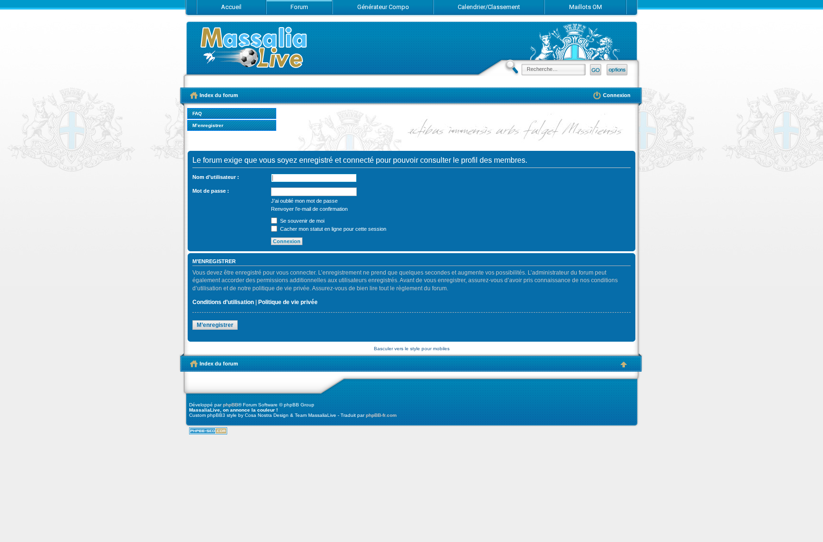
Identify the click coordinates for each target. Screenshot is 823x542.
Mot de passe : (210, 191)
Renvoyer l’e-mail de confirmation (309, 209)
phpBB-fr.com (381, 415)
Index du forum (254, 51)
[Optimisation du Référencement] (208, 432)
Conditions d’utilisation (223, 302)
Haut (623, 364)
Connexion (617, 95)
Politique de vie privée (288, 302)
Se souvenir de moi (301, 221)
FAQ (197, 113)
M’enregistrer (207, 125)
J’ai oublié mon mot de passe (304, 201)
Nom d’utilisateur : (215, 177)
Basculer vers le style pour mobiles (412, 348)
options (617, 70)
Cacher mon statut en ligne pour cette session (332, 229)
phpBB (230, 404)
